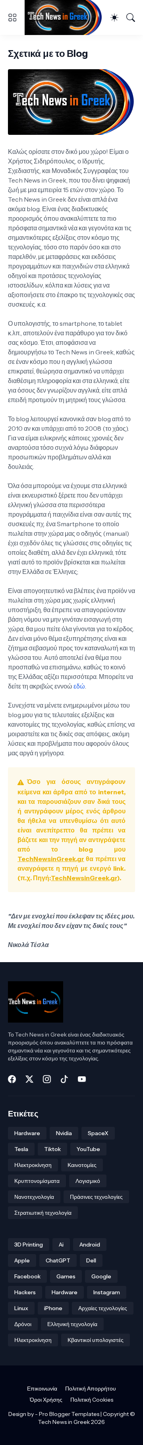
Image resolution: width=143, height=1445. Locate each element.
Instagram (106, 1292)
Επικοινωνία (42, 1388)
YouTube (88, 1149)
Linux (21, 1308)
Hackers (25, 1292)
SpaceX (98, 1133)
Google (101, 1276)
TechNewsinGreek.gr (50, 859)
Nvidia (64, 1133)
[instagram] (47, 1079)
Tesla (21, 1149)
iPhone (53, 1308)
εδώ (79, 686)
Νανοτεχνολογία (34, 1196)
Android (89, 1244)
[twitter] (29, 1079)
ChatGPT (58, 1260)
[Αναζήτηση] (130, 17)
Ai (61, 1244)
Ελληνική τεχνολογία (72, 1324)
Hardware (27, 1133)
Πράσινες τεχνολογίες (96, 1196)
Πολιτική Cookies (91, 1399)
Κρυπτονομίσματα (37, 1180)
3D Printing (28, 1244)
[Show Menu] (12, 17)
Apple (22, 1260)
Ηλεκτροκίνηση (33, 1165)
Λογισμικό (87, 1180)
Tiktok (52, 1149)
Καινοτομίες (82, 1165)
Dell (91, 1260)
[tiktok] (64, 1079)
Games (65, 1276)
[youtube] (82, 1079)
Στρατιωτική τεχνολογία (43, 1212)
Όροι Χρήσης (46, 1399)
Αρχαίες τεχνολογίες (102, 1308)
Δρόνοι (22, 1324)
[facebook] (12, 1079)
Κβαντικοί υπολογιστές (96, 1340)
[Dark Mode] (114, 17)
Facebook (27, 1276)
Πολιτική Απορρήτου (90, 1388)
